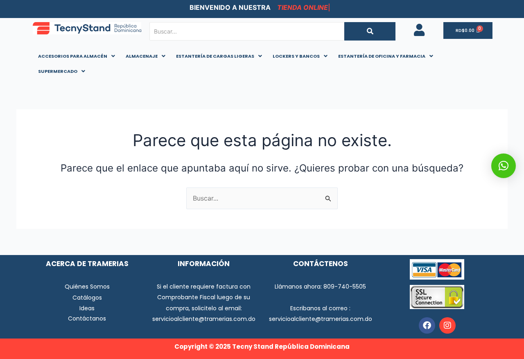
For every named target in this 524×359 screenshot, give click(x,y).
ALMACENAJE (142, 56)
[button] (76, 56)
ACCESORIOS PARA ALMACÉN (72, 56)
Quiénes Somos (87, 286)
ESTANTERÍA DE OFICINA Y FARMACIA (381, 56)
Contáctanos (87, 318)
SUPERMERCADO (57, 71)
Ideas (87, 308)
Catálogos (87, 298)
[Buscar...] (369, 31)
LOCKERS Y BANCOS (296, 56)
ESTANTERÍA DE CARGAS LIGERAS (215, 56)
